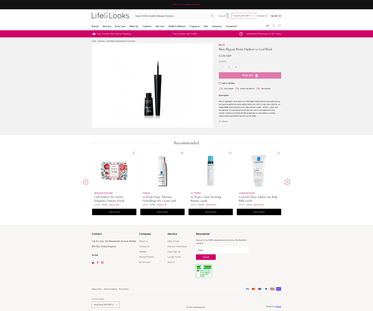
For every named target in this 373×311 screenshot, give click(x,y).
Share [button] (225, 121)
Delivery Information (177, 246)
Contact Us (144, 246)
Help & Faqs (173, 241)
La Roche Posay (247, 193)
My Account (145, 262)
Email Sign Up (174, 251)
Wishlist (142, 251)
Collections (101, 41)
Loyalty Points (174, 257)
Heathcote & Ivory (103, 193)
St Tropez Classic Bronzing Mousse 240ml (206, 198)
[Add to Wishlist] (134, 153)
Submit (206, 257)
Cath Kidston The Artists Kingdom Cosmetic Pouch (109, 198)
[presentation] (85, 182)
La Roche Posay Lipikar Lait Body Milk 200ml (258, 198)
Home (94, 41)
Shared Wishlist (146, 257)
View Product (114, 212)
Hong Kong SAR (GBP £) (242, 16)
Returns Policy (97, 289)
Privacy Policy (124, 289)
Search (171, 262)
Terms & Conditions (111, 289)
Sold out (247, 75)
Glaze (278, 306)
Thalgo (146, 193)
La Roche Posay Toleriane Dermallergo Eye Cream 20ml (159, 198)
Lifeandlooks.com (199, 307)
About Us (143, 241)
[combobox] (174, 16)
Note (222, 45)
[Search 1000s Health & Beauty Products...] (212, 16)
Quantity (222, 61)
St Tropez (196, 193)
